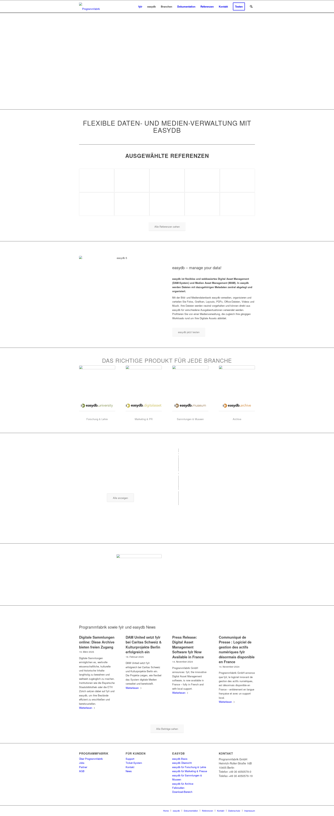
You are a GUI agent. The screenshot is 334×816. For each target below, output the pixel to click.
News (129, 771)
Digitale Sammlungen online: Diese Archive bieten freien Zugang (96, 642)
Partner (83, 767)
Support (130, 759)
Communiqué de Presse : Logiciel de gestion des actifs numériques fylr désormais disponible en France (237, 649)
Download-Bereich (182, 792)
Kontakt (130, 767)
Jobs (81, 763)
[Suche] (251, 6)
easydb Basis (179, 759)
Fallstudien (178, 788)
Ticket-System (134, 763)
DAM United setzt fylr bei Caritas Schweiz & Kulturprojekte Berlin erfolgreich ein (144, 644)
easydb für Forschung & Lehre (189, 767)
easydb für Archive (182, 783)
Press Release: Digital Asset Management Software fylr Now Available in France (188, 647)
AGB (81, 771)
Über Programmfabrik (91, 759)
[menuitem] (140, 6)
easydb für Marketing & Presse (189, 771)
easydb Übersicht (182, 763)
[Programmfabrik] (89, 8)
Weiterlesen (85, 708)
